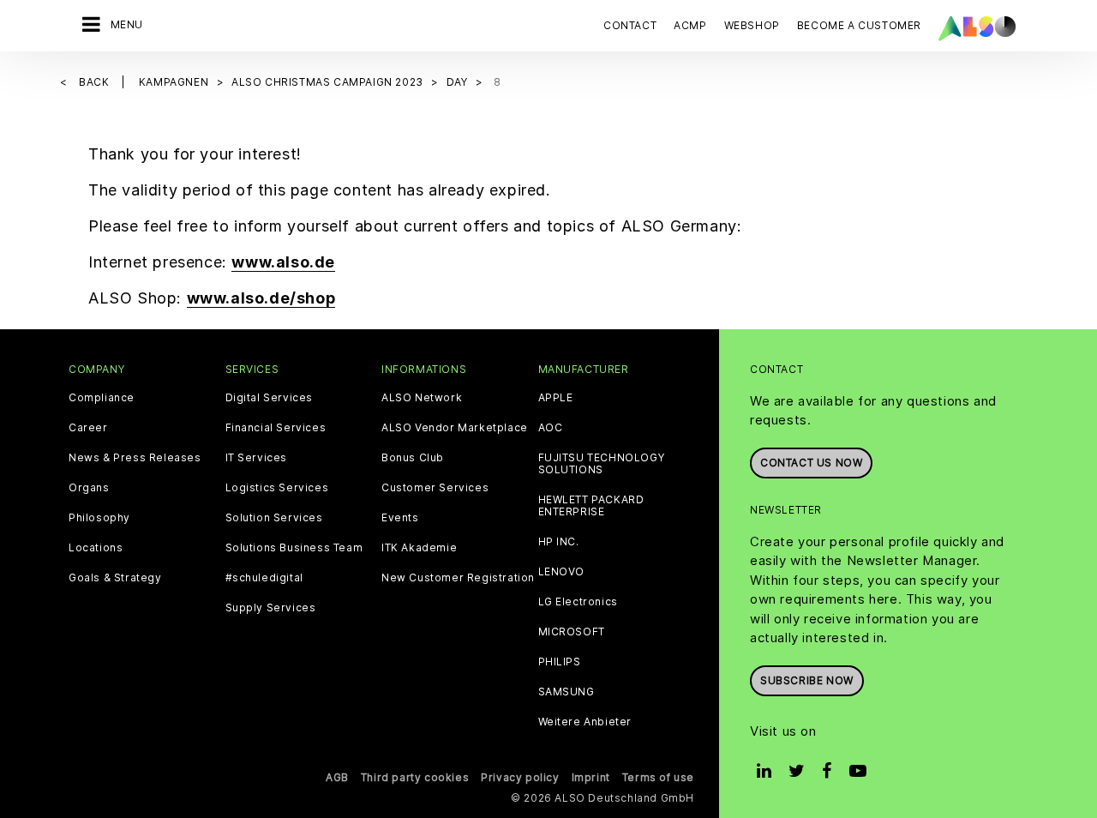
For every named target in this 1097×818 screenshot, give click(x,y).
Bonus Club (412, 458)
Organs (89, 488)
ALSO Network (421, 398)
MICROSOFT (571, 632)
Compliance (102, 398)
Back (95, 81)
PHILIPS (559, 662)
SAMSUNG (566, 692)
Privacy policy (520, 777)
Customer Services (435, 488)
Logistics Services (277, 488)
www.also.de (283, 262)
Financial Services (276, 428)
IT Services (256, 458)
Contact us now (811, 462)
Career (88, 428)
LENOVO (561, 572)
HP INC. (558, 542)
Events (400, 518)
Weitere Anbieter (585, 722)
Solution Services (274, 518)
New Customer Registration (458, 578)
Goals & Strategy (115, 578)
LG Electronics (578, 602)
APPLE (555, 398)
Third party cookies (415, 777)
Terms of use (658, 777)
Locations (96, 548)
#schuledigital (264, 578)
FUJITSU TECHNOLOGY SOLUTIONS (601, 464)
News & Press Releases (135, 458)
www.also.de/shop (261, 298)
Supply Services (270, 608)
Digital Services (269, 398)
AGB (337, 777)
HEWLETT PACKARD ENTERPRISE (591, 506)
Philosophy (99, 518)
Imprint (591, 777)
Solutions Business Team (294, 548)
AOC (550, 428)
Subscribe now (807, 680)
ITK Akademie (419, 548)
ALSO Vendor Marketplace (454, 428)
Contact (629, 25)
